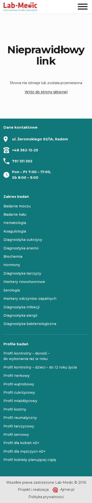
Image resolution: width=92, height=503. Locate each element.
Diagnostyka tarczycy (22, 273)
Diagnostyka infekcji (21, 307)
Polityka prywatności (46, 497)
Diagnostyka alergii (20, 315)
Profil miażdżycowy (20, 401)
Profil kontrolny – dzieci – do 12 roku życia (40, 367)
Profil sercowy (16, 434)
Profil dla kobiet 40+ (21, 443)
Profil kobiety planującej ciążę (29, 460)
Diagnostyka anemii (21, 248)
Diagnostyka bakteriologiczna (29, 324)
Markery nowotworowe (24, 281)
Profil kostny (14, 409)
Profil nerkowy (16, 375)
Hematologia (14, 223)
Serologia (11, 290)
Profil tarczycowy (18, 426)
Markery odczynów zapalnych (29, 298)
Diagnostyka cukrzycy (22, 239)
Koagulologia (14, 231)
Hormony (11, 265)
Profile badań (15, 344)
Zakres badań (16, 196)
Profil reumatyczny (20, 417)
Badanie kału (14, 214)
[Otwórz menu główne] (83, 6)
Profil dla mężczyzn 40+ (24, 451)
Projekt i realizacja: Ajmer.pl (46, 489)
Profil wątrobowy (18, 384)
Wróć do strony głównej (46, 92)
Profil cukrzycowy (19, 392)
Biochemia (12, 256)
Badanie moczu (17, 206)
